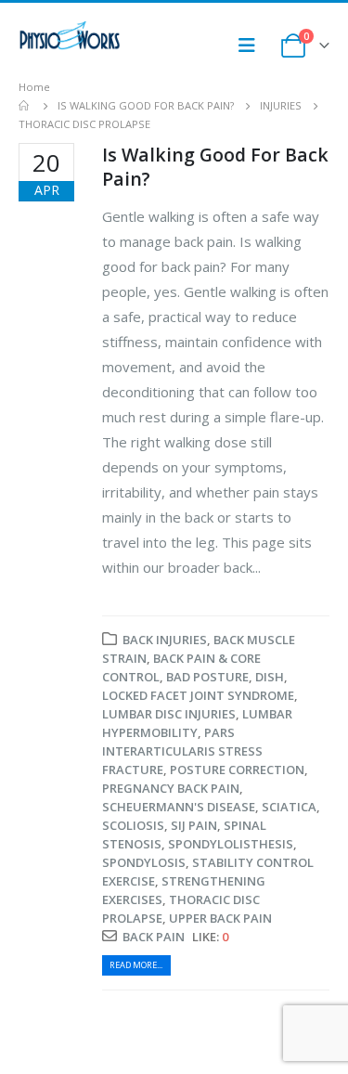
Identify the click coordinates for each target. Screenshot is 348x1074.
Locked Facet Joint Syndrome (198, 695)
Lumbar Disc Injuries (169, 713)
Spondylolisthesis (230, 843)
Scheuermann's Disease (178, 806)
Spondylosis (144, 862)
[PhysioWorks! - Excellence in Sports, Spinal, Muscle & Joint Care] (70, 35)
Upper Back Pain (220, 918)
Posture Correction (237, 769)
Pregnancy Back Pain (170, 788)
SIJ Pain (194, 825)
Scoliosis (133, 825)
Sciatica (289, 806)
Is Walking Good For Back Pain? (215, 166)
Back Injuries (164, 639)
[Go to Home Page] (25, 106)
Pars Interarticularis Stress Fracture (182, 751)
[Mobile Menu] (252, 45)
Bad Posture (207, 676)
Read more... (136, 965)
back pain (153, 936)
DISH (269, 676)
